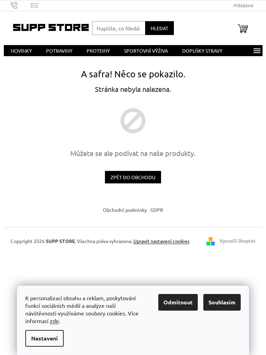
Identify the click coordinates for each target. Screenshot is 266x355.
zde (54, 320)
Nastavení (44, 338)
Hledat (159, 28)
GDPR (156, 210)
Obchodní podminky (125, 210)
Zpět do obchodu (133, 177)
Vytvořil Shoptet (238, 240)
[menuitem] (21, 50)
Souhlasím (222, 302)
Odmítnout (178, 302)
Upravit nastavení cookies (161, 241)
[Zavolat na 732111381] (21, 5)
